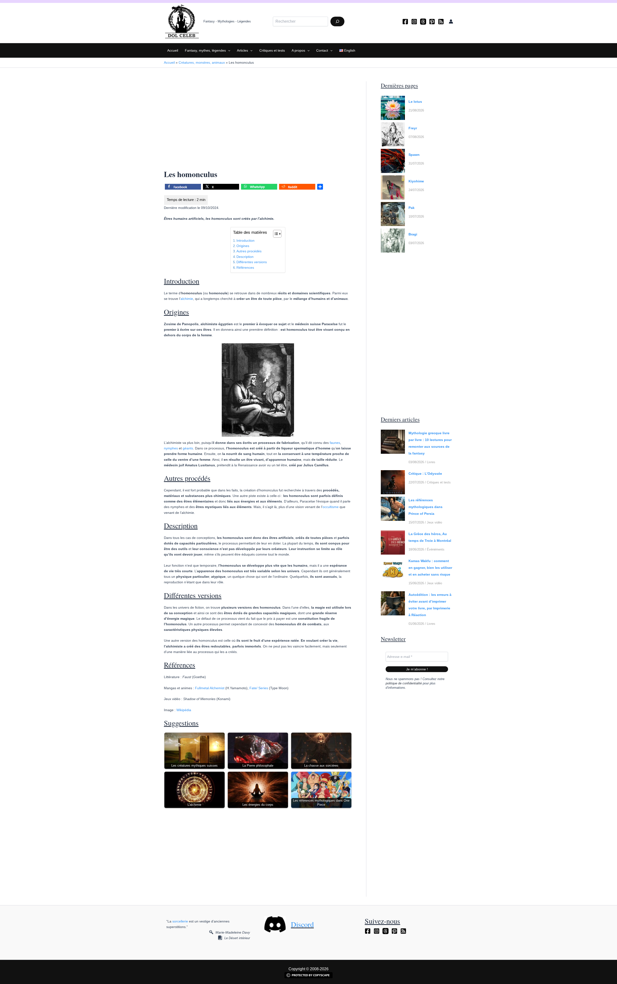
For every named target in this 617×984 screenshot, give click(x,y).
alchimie (187, 299)
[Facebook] (405, 22)
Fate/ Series (258, 688)
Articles (242, 50)
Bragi (413, 234)
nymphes (171, 448)
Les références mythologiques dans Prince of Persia (426, 507)
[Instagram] (414, 22)
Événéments (435, 549)
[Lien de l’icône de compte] (451, 21)
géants (188, 448)
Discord (302, 924)
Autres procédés (249, 251)
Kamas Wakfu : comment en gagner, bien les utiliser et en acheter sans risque (430, 567)
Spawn (414, 155)
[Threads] (423, 22)
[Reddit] (297, 187)
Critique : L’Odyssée (425, 473)
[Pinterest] (432, 22)
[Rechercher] (337, 21)
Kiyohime (416, 181)
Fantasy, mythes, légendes (205, 50)
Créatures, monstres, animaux (202, 62)
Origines (242, 246)
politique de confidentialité (404, 683)
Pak (412, 208)
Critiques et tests (272, 50)
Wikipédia (183, 710)
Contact (322, 50)
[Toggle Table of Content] (274, 234)
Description (245, 257)
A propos (298, 50)
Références (245, 267)
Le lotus (415, 101)
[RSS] (441, 22)
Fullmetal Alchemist (209, 688)
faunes (335, 443)
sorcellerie (180, 921)
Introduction (245, 240)
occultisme (330, 507)
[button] (228, 50)
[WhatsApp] (259, 187)
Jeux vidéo (434, 522)
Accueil (172, 50)
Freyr (413, 128)
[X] (221, 187)
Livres (431, 462)
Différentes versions (251, 262)
